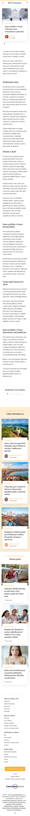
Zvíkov (6, 759)
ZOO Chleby (8, 721)
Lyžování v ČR (9, 23)
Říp (5, 735)
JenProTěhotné (17, 804)
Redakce (12, 36)
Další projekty (15, 776)
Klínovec (6, 718)
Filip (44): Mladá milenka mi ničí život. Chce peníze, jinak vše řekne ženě (14, 592)
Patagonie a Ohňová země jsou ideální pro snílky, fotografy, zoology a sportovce (15, 536)
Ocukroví (9, 810)
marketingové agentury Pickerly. (12, 800)
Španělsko (7, 483)
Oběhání (8, 804)
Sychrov (6, 740)
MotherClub (21, 802)
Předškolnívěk (8, 806)
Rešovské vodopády (10, 752)
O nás (15, 774)
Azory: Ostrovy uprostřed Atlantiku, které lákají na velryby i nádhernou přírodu (14, 447)
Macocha (7, 706)
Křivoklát (6, 711)
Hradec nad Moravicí (10, 726)
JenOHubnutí (17, 810)
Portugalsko (8, 440)
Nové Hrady (7, 737)
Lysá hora (7, 709)
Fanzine (21, 806)
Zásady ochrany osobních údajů (15, 779)
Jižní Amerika (8, 529)
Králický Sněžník (9, 723)
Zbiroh (6, 762)
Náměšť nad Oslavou (10, 757)
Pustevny (7, 701)
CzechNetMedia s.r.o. (17, 795)
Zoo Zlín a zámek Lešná (11, 728)
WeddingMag (14, 808)
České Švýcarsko (9, 704)
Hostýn (6, 754)
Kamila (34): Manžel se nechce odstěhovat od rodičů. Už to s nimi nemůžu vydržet (13, 633)
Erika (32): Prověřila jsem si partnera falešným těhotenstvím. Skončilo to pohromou (14, 674)
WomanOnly (13, 802)
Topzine (15, 806)
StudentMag (6, 808)
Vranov (6, 745)
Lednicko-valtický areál (11, 742)
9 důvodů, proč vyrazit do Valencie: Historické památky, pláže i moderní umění (14, 490)
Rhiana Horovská (14, 544)
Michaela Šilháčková (15, 455)
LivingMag (22, 808)
